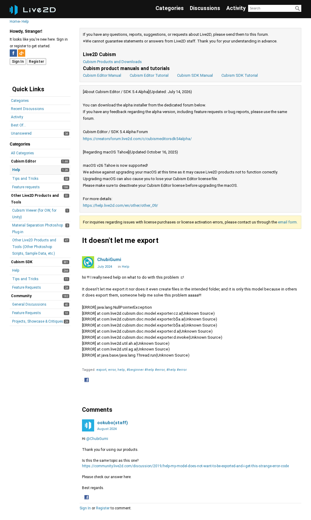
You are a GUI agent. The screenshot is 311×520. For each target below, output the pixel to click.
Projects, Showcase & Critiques (37, 321)
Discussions (205, 8)
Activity (236, 8)
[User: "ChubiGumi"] (88, 262)
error (112, 370)
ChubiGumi (109, 259)
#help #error (176, 370)
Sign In (18, 61)
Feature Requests (26, 287)
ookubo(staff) (112, 422)
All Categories (22, 153)
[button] (87, 380)
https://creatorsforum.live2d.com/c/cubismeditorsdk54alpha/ (137, 138)
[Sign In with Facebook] (13, 53)
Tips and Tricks (25, 178)
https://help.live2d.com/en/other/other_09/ (120, 205)
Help (16, 170)
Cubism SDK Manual (195, 75)
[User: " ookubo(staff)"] (88, 425)
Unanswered (21, 133)
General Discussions (29, 304)
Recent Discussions (27, 109)
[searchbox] (274, 8)
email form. (288, 222)
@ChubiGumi (97, 439)
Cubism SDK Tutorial (239, 75)
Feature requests (26, 187)
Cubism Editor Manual (102, 75)
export (101, 370)
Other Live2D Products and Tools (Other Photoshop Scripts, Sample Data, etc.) (34, 247)
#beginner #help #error (146, 370)
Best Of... (18, 125)
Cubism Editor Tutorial (149, 75)
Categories (170, 8)
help (121, 370)
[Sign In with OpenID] (21, 53)
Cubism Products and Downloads (112, 61)
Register (36, 61)
